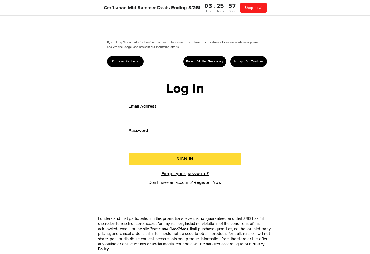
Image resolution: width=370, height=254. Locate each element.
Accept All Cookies (248, 61)
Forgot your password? (185, 174)
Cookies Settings (125, 61)
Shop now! (253, 7)
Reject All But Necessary (204, 61)
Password (138, 130)
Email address (143, 106)
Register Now (208, 182)
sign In (185, 159)
